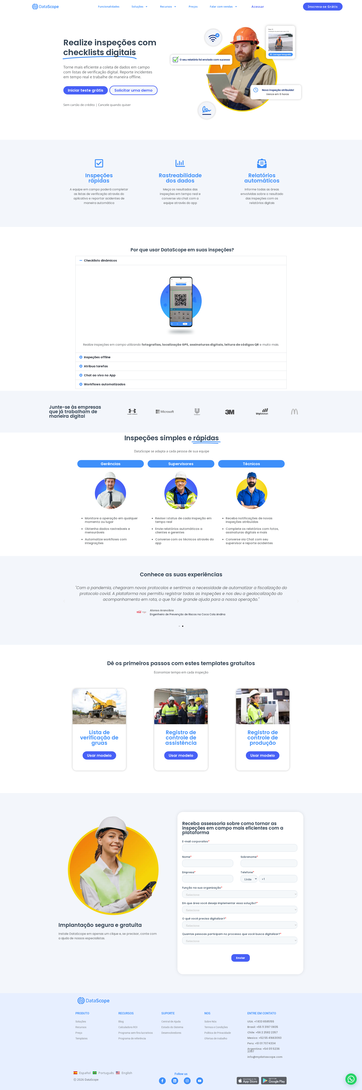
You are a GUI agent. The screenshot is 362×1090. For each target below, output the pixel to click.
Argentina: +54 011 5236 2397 (263, 1050)
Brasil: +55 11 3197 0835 (262, 1027)
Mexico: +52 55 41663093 (264, 1038)
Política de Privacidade (217, 1032)
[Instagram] (187, 1080)
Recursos (166, 6)
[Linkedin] (174, 1080)
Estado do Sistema (172, 1027)
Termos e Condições (216, 1027)
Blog (121, 1021)
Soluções (137, 6)
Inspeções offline (97, 357)
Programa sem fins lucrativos (135, 1032)
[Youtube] (199, 1080)
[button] (181, 260)
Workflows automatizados (104, 384)
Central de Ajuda (171, 1021)
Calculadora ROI (127, 1027)
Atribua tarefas (96, 366)
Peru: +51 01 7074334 (261, 1043)
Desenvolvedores (171, 1032)
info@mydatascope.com (264, 1057)
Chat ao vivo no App (100, 375)
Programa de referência (132, 1038)
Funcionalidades (109, 6)
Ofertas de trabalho (215, 1038)
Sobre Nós (210, 1021)
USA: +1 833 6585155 (260, 1021)
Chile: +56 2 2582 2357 (262, 1032)
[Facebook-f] (162, 1080)
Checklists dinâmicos (100, 260)
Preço (78, 1032)
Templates (81, 1038)
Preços (193, 6)
